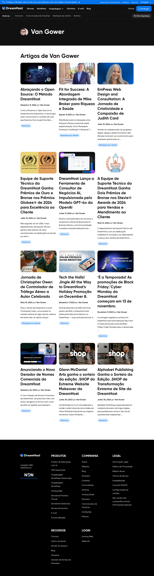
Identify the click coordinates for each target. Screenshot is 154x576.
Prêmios (85, 516)
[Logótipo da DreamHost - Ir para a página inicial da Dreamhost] (12, 8)
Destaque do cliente (62, 16)
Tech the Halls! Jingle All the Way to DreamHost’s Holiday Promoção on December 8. (75, 287)
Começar (143, 8)
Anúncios (19, 16)
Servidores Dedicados (60, 503)
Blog (89, 8)
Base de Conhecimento (110, 2)
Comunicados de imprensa (38, 16)
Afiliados (85, 466)
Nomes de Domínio (59, 508)
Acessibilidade (118, 480)
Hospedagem (55, 9)
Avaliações (86, 512)
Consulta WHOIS (119, 485)
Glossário (86, 476)
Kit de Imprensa (141, 16)
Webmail (86, 541)
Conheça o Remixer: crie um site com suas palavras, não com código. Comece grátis (41, 2)
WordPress (41, 8)
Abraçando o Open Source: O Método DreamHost (37, 94)
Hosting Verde (88, 494)
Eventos (77, 16)
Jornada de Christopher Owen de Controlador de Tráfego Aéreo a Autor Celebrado (36, 287)
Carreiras (86, 480)
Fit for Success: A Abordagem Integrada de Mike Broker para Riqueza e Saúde (77, 99)
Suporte (134, 2)
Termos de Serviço (120, 476)
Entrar (131, 8)
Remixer (30, 8)
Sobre (84, 462)
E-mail (81, 8)
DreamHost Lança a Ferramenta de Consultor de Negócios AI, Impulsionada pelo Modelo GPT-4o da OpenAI (76, 193)
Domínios (71, 8)
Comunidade (87, 485)
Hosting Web (56, 491)
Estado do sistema (59, 546)
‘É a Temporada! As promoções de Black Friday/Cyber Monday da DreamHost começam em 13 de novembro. (115, 291)
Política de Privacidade (122, 466)
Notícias (125, 2)
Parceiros (86, 499)
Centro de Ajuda (58, 541)
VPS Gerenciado (58, 470)
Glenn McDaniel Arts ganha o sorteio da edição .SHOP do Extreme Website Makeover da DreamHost (77, 381)
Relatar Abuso (118, 471)
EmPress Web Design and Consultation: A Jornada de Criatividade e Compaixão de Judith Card (111, 104)
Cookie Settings (123, 491)
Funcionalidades (58, 518)
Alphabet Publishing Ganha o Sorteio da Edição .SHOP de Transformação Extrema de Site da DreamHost (115, 381)
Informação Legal (120, 462)
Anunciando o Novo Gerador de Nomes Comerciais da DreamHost (37, 376)
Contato (55, 536)
